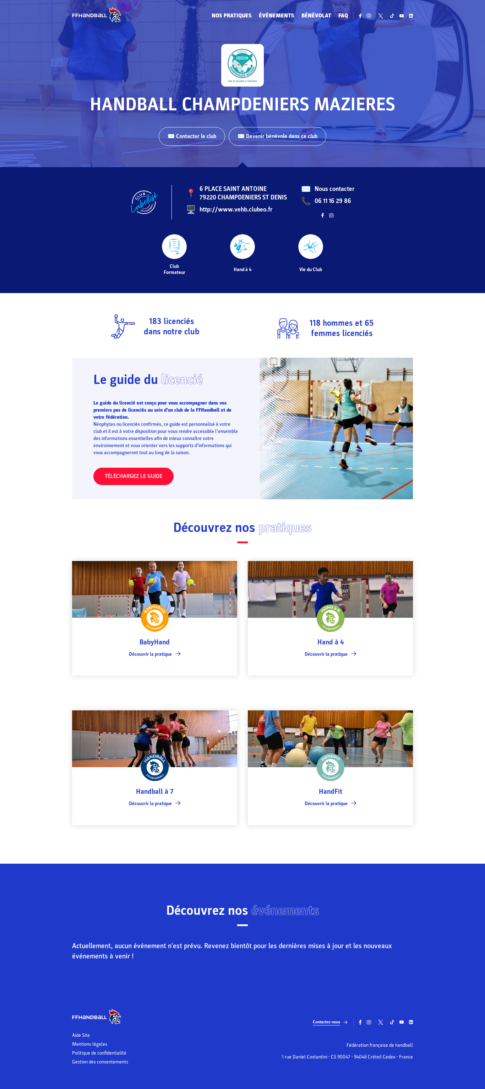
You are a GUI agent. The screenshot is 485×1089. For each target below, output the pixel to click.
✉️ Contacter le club (192, 136)
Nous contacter (334, 189)
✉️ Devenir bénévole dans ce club (277, 136)
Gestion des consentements (100, 1062)
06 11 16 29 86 (333, 201)
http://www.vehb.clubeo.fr (236, 209)
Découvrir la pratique (150, 654)
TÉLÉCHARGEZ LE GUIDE (133, 476)
